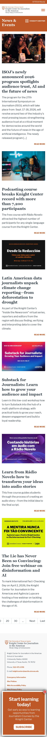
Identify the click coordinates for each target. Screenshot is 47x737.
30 (15, 620)
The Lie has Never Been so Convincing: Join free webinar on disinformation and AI (22, 565)
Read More (39, 144)
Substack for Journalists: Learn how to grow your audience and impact (22, 387)
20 (7, 620)
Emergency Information (16, 677)
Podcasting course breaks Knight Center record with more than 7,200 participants (22, 199)
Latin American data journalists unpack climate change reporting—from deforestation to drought (22, 290)
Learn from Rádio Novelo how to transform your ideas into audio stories (22, 479)
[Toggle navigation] (43, 9)
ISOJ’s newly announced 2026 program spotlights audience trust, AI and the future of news (23, 81)
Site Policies (12, 681)
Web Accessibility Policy (16, 685)
